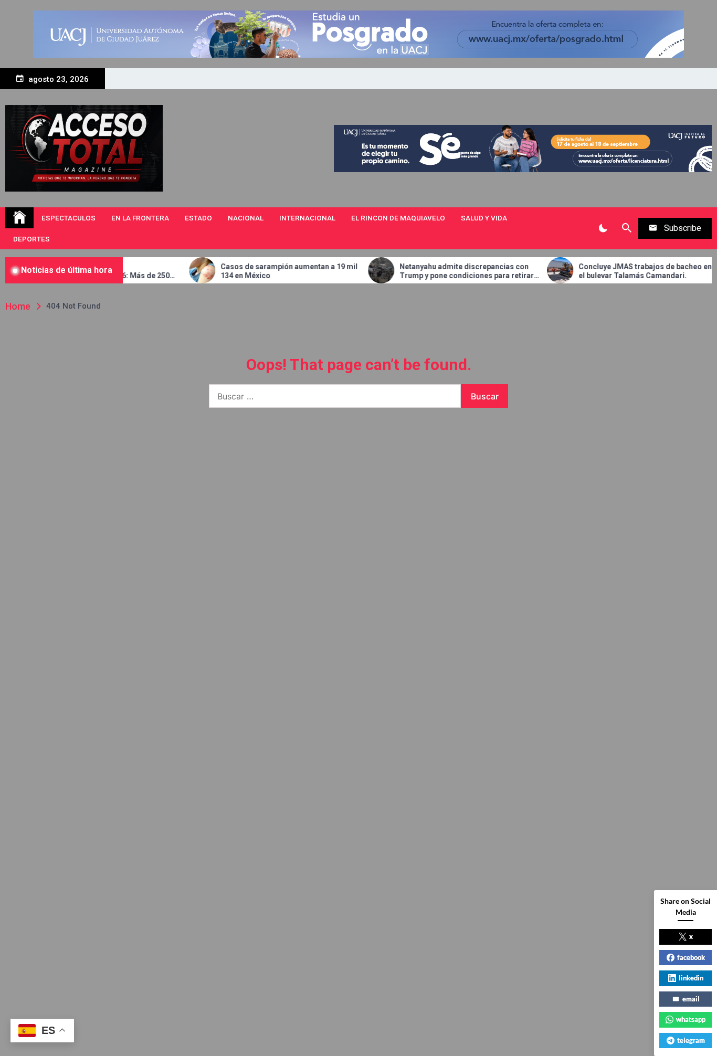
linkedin (691, 978)
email (691, 999)
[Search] (626, 228)
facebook (691, 957)
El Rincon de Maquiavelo (398, 218)
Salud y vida (484, 218)
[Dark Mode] (603, 228)
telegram (691, 1040)
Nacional (245, 218)
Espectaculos (68, 218)
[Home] (19, 217)
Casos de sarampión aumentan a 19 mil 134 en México (261, 271)
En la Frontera (140, 218)
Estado (198, 218)
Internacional (307, 218)
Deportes (31, 239)
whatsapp (690, 1019)
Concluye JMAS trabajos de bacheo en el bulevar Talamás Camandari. (617, 271)
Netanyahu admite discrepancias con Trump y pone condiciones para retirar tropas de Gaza (439, 271)
